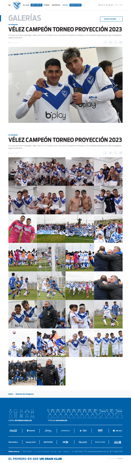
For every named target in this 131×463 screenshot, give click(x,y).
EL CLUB (26, 5)
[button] (105, 42)
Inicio (10, 394)
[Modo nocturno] (119, 5)
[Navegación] (9, 5)
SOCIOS (65, 5)
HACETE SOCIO (75, 5)
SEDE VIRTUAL (36, 5)
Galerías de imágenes (25, 394)
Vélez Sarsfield (17, 5)
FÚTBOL (47, 5)
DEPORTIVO (56, 5)
